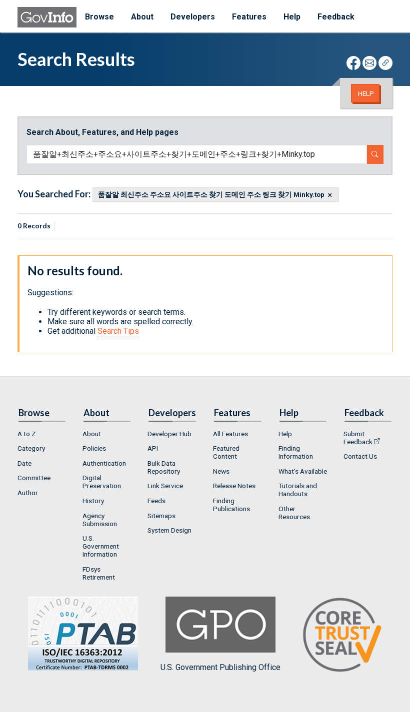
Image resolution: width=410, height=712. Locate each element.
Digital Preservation (101, 482)
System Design (170, 530)
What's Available (302, 471)
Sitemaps (162, 516)
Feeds (157, 501)
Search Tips (118, 331)
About (91, 434)
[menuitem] (42, 433)
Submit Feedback (358, 438)
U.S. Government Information (100, 546)
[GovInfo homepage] (47, 17)
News (221, 471)
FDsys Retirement (98, 573)
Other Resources (294, 513)
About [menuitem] (142, 16)
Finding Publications (231, 505)
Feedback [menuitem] (336, 16)
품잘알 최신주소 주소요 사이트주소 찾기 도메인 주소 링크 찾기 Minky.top (211, 195)
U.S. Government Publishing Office (220, 667)
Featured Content (226, 452)
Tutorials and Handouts (297, 490)
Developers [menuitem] (192, 16)
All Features (230, 434)
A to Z (27, 434)
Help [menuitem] (292, 16)
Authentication (104, 463)
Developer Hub (170, 434)
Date (25, 463)
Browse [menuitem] (99, 16)
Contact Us (360, 456)
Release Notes (234, 486)
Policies (94, 448)
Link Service (165, 486)
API (153, 448)
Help (366, 93)
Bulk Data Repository (164, 467)
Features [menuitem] (249, 16)
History (93, 501)
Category (31, 448)
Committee (34, 478)
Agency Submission (99, 520)
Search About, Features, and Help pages (102, 132)
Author (28, 493)
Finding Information (295, 452)
